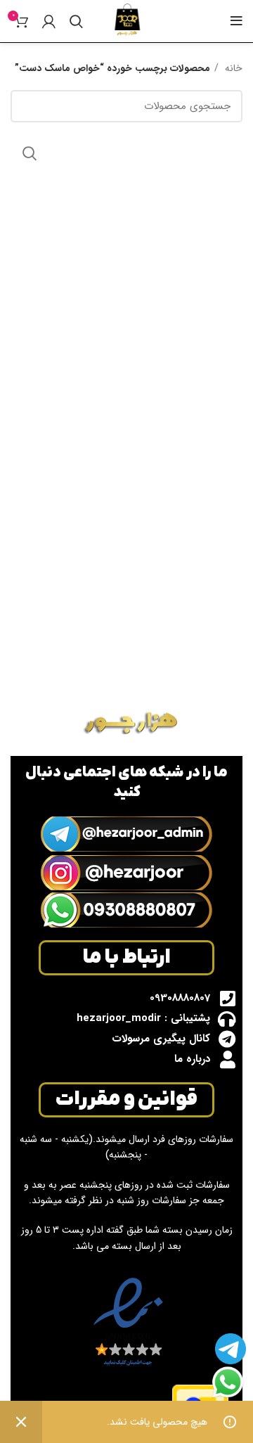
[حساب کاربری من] (49, 21)
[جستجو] (76, 21)
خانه (232, 68)
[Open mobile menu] (236, 21)
